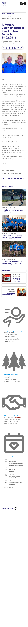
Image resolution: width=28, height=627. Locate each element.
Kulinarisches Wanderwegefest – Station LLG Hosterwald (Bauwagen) (16, 463)
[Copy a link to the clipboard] (21, 47)
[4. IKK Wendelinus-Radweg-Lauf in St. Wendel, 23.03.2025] (14, 223)
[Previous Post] (6, 278)
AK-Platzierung (11, 171)
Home (3, 14)
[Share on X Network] (6, 47)
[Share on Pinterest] (12, 47)
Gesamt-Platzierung (8, 173)
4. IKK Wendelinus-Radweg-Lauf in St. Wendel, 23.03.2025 (14, 237)
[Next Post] (21, 292)
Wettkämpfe (10, 14)
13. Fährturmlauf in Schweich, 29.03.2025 (13, 211)
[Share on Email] (18, 47)
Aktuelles (18, 41)
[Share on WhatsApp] (9, 47)
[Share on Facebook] (3, 47)
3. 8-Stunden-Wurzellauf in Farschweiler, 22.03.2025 (12, 262)
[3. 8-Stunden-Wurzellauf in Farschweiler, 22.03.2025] (14, 249)
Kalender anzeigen (8, 487)
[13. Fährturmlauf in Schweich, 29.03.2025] (14, 197)
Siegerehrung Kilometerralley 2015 (8, 294)
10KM (3, 171)
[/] (21, 3)
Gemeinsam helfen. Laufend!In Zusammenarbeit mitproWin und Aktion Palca (12, 421)
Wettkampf (19, 173)
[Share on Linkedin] (15, 47)
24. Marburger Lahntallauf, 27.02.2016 (17, 279)
